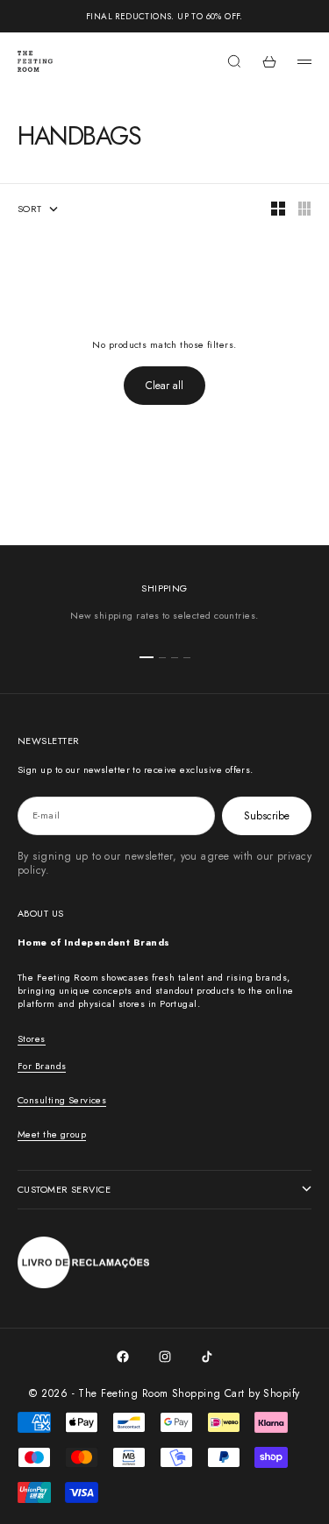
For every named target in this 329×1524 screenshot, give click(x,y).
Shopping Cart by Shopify (236, 1393)
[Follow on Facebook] (123, 1357)
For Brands (42, 1066)
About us (41, 913)
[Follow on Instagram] (165, 1357)
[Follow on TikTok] (207, 1357)
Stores (32, 1038)
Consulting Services (62, 1100)
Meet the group (52, 1134)
